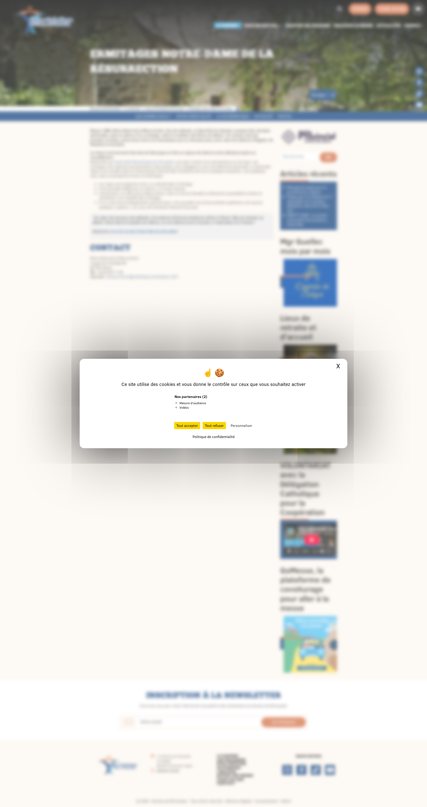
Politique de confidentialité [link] (214, 436)
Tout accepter (187, 425)
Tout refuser (214, 425)
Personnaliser (241, 425)
